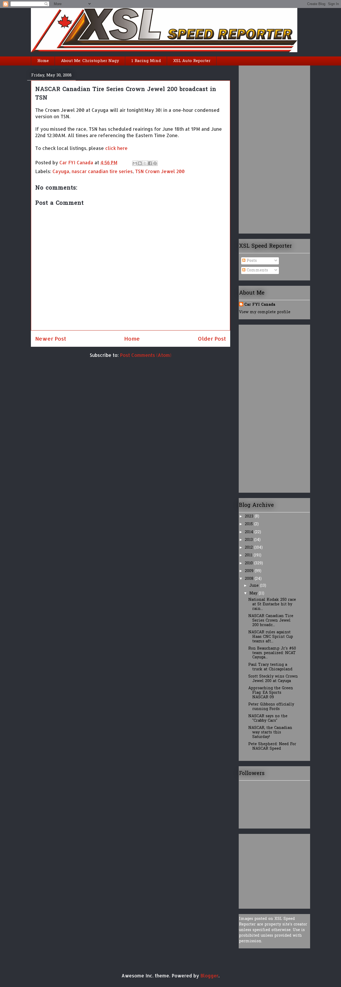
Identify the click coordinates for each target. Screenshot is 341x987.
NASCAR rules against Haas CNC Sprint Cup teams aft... (270, 637)
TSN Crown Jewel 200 (160, 171)
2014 (249, 532)
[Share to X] (145, 163)
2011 (249, 555)
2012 (249, 547)
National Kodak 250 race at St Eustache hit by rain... (272, 604)
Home (43, 61)
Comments (256, 270)
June (254, 586)
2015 (249, 524)
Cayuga (60, 171)
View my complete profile (264, 312)
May (254, 593)
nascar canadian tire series (102, 171)
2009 (250, 571)
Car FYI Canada (77, 162)
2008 (250, 579)
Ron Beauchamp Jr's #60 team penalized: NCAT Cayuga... (272, 653)
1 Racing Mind (146, 61)
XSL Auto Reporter (191, 61)
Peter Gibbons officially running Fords (271, 707)
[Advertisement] (260, 147)
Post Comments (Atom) (145, 355)
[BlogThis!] (140, 163)
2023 (250, 516)
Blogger (209, 975)
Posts (251, 261)
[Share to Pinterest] (155, 163)
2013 (249, 540)
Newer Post (50, 338)
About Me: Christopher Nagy (90, 61)
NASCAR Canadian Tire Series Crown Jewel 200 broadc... (270, 620)
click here (116, 148)
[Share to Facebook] (150, 163)
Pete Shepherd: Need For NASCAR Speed (272, 746)
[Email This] (134, 163)
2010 (249, 563)
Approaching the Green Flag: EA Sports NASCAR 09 (270, 693)
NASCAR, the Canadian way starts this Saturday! (270, 732)
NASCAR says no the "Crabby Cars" (267, 718)
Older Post (212, 338)
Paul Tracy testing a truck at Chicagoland (270, 667)
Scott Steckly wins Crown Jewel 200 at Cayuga (273, 679)
